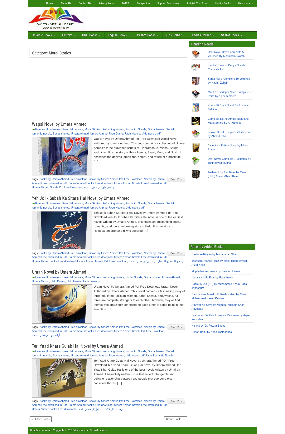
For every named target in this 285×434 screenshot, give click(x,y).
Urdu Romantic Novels (159, 355)
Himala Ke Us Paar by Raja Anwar (212, 277)
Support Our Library (168, 3)
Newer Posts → (175, 419)
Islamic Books (42, 35)
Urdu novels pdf (151, 133)
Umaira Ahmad (80, 133)
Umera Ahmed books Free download (54, 261)
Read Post (176, 179)
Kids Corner (174, 35)
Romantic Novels (136, 129)
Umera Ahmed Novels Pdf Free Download (57, 187)
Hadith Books (223, 3)
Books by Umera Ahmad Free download (63, 179)
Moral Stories (93, 129)
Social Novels (156, 129)
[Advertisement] (162, 18)
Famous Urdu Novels (48, 129)
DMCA (125, 3)
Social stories (61, 133)
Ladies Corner (201, 35)
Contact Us (85, 3)
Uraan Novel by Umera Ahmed (59, 272)
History (67, 35)
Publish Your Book (197, 3)
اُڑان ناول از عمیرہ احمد (46, 335)
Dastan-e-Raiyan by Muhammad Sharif (215, 254)
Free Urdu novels (72, 129)
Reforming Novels (113, 129)
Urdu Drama (116, 133)
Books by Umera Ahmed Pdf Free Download (115, 179)
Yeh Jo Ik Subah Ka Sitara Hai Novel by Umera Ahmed (81, 198)
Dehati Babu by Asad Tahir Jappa (212, 331)
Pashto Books (146, 35)
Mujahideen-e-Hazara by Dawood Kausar (216, 271)
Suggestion (143, 3)
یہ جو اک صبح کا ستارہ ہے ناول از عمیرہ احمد (156, 261)
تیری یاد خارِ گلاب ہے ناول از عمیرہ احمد (100, 409)
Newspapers (245, 3)
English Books (117, 35)
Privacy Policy (107, 3)
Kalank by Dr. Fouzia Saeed (208, 325)
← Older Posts (41, 419)
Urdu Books (89, 35)
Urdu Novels (132, 133)
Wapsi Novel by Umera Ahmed (59, 124)
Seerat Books (230, 35)
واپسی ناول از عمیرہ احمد (99, 187)
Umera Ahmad (98, 133)
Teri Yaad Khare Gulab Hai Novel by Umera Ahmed (77, 346)
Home (49, 3)
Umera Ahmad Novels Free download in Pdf (140, 183)
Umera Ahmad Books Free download (90, 183)
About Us (66, 3)
